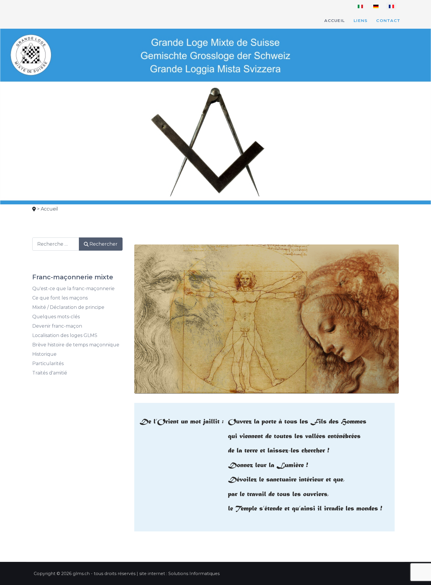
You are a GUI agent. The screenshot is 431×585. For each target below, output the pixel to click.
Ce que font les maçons (60, 298)
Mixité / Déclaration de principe (68, 307)
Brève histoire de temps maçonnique (75, 345)
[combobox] (55, 244)
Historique (44, 354)
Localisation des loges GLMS (64, 335)
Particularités (48, 363)
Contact (388, 20)
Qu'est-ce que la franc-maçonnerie (73, 288)
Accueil (334, 20)
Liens (360, 20)
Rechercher (103, 244)
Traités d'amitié (49, 373)
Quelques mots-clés (56, 316)
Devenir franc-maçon (57, 326)
